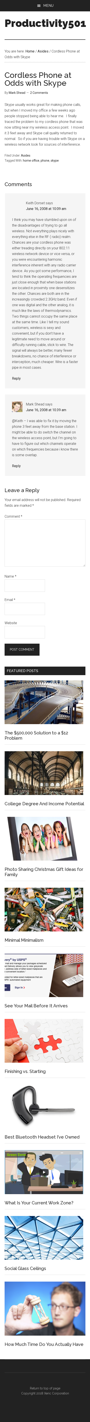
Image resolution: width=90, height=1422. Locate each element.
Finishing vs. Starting (25, 1071)
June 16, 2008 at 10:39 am (46, 410)
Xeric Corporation (56, 1393)
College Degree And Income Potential (44, 803)
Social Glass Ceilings (25, 1268)
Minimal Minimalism (24, 940)
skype (55, 160)
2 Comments (39, 92)
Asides (25, 155)
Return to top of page (45, 1388)
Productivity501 (45, 23)
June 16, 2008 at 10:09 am (46, 209)
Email (10, 600)
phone (45, 160)
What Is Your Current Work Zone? (39, 1202)
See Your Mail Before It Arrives (36, 1005)
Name (10, 576)
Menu (48, 5)
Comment (13, 516)
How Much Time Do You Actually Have (44, 1344)
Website (11, 623)
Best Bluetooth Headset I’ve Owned (42, 1137)
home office (31, 160)
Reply (16, 378)
